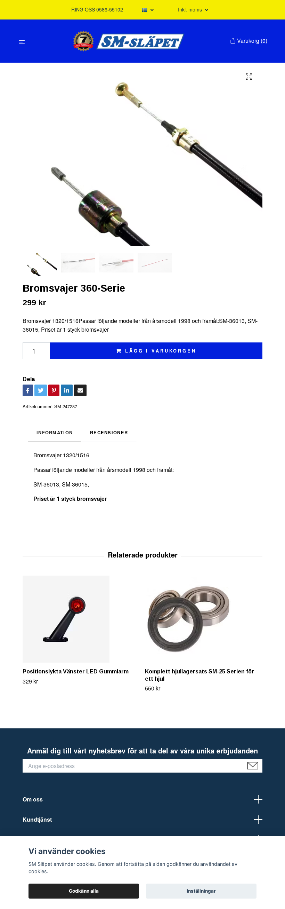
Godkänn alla (84, 891)
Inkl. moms (190, 9)
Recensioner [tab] (109, 432)
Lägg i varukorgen (160, 351)
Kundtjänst (37, 819)
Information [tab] (54, 432)
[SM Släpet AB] (129, 41)
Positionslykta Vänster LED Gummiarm (76, 671)
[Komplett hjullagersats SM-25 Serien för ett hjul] (203, 619)
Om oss (33, 799)
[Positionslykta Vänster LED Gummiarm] (81, 619)
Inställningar (201, 891)
